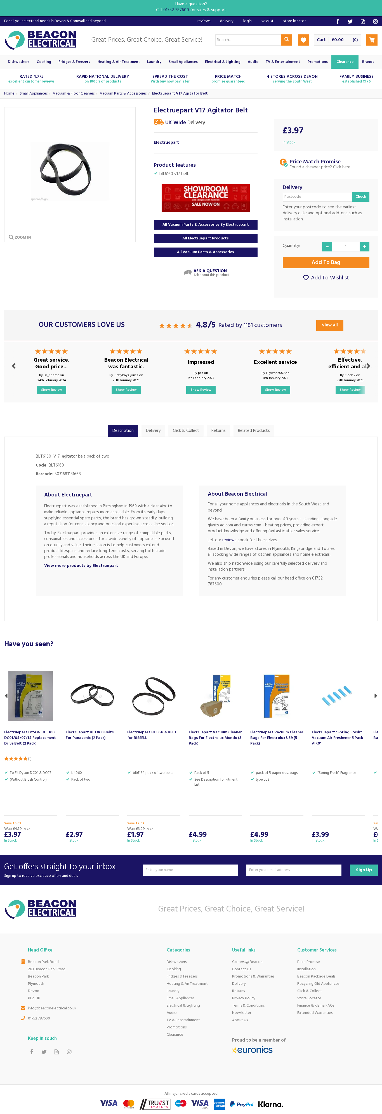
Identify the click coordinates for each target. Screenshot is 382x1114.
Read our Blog (363, 21)
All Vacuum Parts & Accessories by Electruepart (205, 225)
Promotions (177, 1027)
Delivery (153, 430)
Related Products (254, 430)
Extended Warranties (315, 1013)
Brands (368, 62)
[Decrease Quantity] (327, 246)
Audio (172, 1013)
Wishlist (267, 21)
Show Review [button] (51, 390)
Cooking (174, 969)
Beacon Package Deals (316, 976)
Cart (321, 40)
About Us (240, 1020)
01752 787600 (39, 1018)
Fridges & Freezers (182, 976)
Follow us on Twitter (350, 21)
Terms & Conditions (248, 1005)
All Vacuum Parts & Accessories (205, 252)
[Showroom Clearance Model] (206, 198)
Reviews (203, 21)
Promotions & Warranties (253, 976)
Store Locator (309, 998)
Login (247, 21)
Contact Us (241, 969)
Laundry (173, 991)
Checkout (372, 40)
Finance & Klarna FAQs (315, 1005)
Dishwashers (177, 962)
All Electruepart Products (205, 238)
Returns (218, 430)
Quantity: (291, 246)
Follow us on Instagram (375, 21)
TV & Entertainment (183, 1020)
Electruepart (166, 143)
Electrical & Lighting (183, 1005)
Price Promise (308, 962)
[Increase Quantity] (364, 246)
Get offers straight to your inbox (60, 870)
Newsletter (241, 1013)
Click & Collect (186, 430)
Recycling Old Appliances (318, 984)
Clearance (175, 1034)
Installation (306, 969)
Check (360, 197)
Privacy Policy (243, 998)
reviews (229, 540)
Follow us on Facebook (337, 21)
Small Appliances (180, 998)
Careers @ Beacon (247, 962)
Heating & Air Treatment (187, 984)
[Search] (286, 40)
